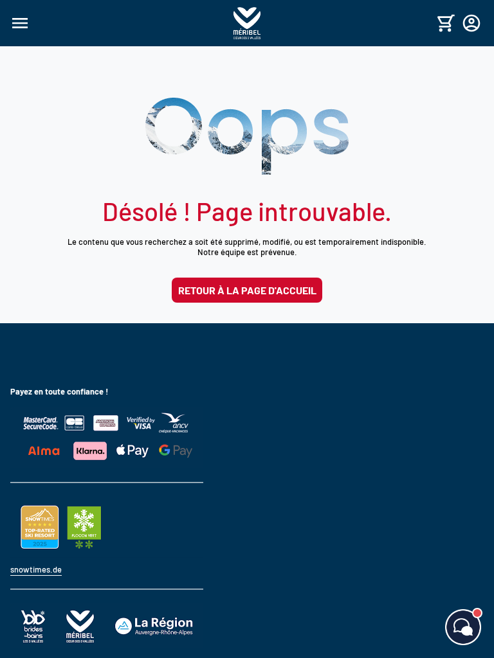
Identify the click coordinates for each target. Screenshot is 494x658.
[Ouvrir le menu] (120, 23)
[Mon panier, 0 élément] (446, 23)
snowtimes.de (36, 569)
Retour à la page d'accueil (247, 290)
